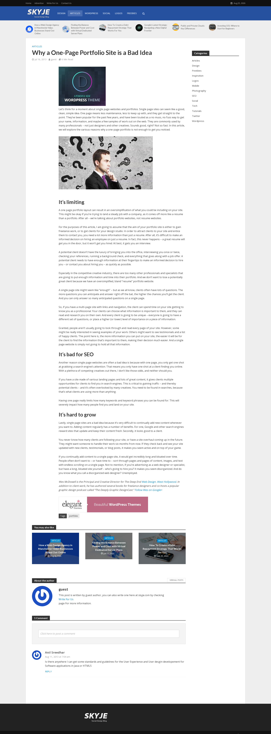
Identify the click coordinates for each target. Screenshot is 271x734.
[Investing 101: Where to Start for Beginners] (212, 27)
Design (61, 13)
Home (28, 3)
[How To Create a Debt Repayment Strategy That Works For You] (102, 27)
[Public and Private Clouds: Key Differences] (175, 27)
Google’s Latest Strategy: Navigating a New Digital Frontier (155, 28)
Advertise (39, 3)
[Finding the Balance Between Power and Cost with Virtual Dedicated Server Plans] (65, 29)
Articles (75, 13)
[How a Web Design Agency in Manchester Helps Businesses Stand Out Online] (29, 29)
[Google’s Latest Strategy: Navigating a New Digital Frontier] (139, 27)
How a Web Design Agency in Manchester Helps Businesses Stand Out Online (47, 29)
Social (106, 13)
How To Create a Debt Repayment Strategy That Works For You (119, 28)
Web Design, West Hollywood (158, 481)
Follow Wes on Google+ (148, 490)
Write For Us (52, 3)
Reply (48, 671)
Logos (118, 13)
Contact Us (66, 3)
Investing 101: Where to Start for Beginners (228, 27)
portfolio (73, 515)
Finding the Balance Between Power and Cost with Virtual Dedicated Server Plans (82, 29)
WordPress (91, 13)
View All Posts (176, 580)
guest (54, 59)
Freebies (132, 13)
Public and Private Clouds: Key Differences (193, 27)
